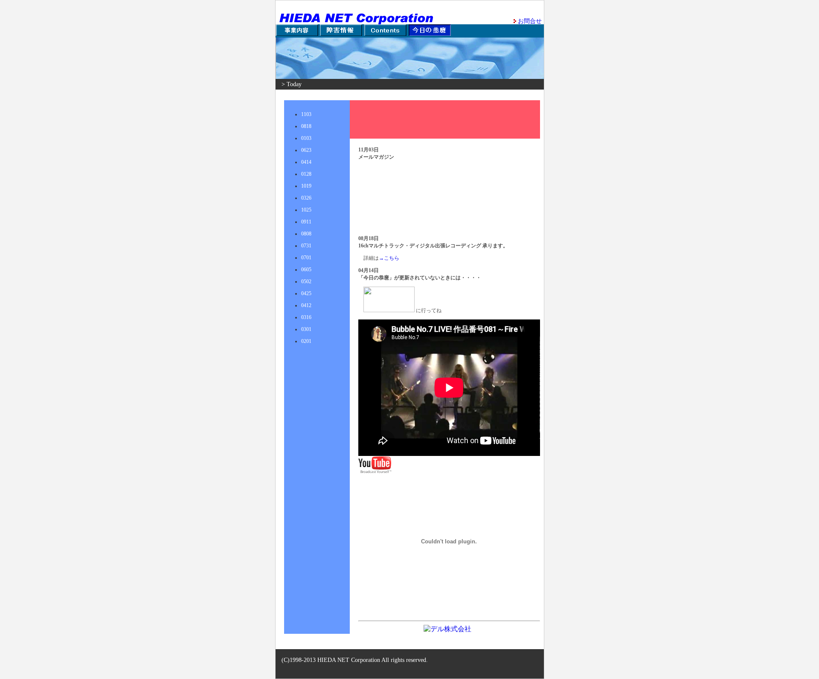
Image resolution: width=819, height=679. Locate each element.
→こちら (389, 258)
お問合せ (530, 21)
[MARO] (389, 310)
